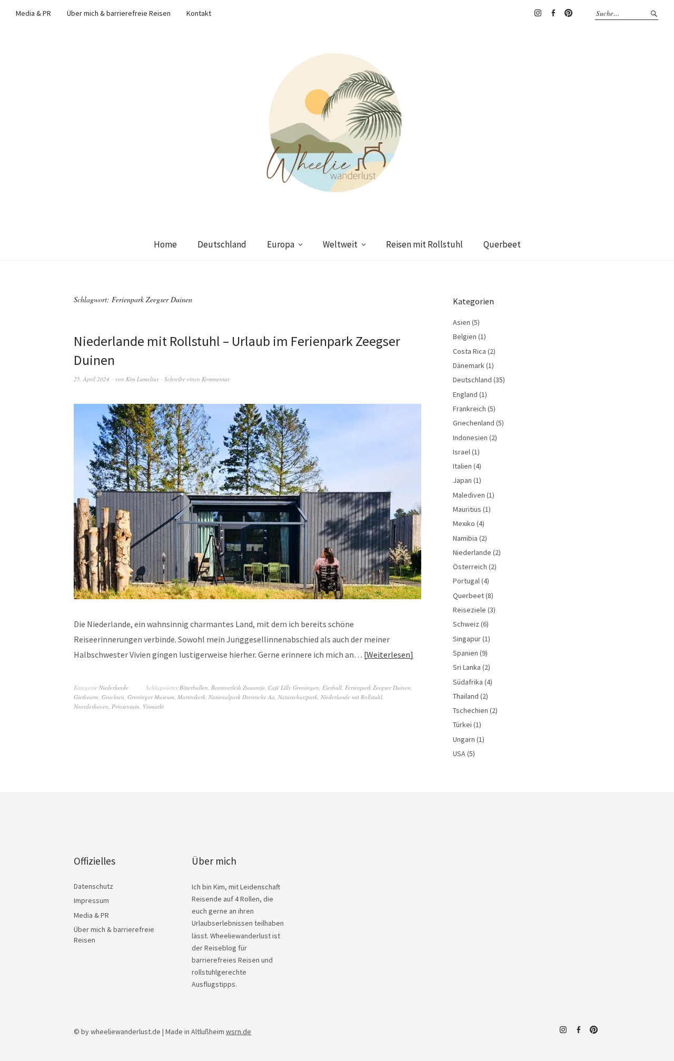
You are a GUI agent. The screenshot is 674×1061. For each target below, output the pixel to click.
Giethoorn (86, 697)
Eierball (332, 687)
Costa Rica (469, 351)
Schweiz (466, 624)
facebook (553, 13)
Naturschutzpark (298, 697)
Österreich (470, 566)
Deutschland (221, 244)
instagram (538, 13)
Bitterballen (194, 687)
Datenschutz (93, 886)
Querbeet (502, 244)
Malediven (469, 495)
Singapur (467, 638)
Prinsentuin (126, 706)
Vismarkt (153, 706)
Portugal (466, 581)
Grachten (113, 697)
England (465, 394)
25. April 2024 (92, 379)
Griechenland (473, 423)
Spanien (465, 653)
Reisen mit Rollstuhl (424, 244)
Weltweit (340, 244)
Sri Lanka (467, 667)
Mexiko (464, 523)
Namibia (465, 538)
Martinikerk (191, 697)
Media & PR (33, 13)
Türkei (462, 724)
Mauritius (467, 509)
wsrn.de (238, 1031)
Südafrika (468, 682)
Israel (461, 452)
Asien (461, 322)
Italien (462, 466)
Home (165, 244)
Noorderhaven (91, 706)
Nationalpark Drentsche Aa (242, 697)
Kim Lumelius (142, 379)
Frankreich (469, 408)
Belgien (465, 336)
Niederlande (113, 687)
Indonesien (470, 437)
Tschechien (470, 710)
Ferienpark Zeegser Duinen (378, 687)
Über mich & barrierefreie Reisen (119, 13)
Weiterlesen (388, 654)
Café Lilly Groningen (293, 687)
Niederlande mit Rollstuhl (351, 697)
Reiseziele (469, 609)
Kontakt (198, 13)
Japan (462, 480)
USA (459, 753)
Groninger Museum (150, 697)
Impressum (91, 900)
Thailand (466, 696)
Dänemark (468, 365)
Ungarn (464, 739)
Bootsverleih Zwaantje (238, 687)
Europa (280, 244)
